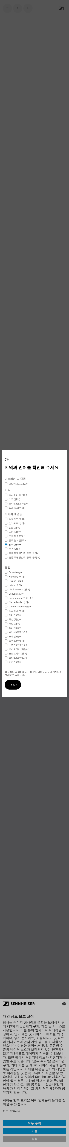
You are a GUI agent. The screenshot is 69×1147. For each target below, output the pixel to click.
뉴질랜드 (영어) (17, 519)
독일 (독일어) (15, 619)
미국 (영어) (14, 499)
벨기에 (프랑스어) (18, 632)
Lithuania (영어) (17, 594)
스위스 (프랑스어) (18, 645)
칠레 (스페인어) (17, 508)
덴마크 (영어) (15, 615)
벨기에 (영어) (15, 628)
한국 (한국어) (15, 545)
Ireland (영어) (16, 581)
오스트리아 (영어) (18, 654)
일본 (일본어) (15, 532)
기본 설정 (13, 685)
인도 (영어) (14, 528)
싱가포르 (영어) (17, 523)
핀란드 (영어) (15, 662)
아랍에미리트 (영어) (19, 484)
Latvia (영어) (15, 585)
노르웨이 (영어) (17, 611)
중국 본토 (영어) (17, 536)
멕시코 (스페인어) (18, 495)
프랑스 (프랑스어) (18, 658)
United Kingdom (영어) (20, 607)
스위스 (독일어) (17, 641)
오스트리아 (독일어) (19, 649)
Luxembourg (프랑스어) (21, 598)
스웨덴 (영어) (15, 636)
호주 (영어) (14, 549)
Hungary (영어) (17, 577)
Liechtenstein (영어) (19, 590)
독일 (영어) (14, 624)
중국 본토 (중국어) (18, 540)
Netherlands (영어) (19, 602)
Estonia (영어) (16, 572)
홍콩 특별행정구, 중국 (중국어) (24, 558)
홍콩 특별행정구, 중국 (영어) (23, 553)
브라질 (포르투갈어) (19, 504)
